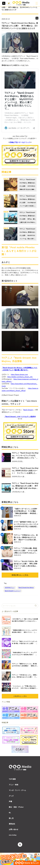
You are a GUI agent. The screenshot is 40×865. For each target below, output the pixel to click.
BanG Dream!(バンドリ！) (13, 591)
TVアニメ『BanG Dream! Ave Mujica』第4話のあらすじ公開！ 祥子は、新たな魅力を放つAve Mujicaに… (25, 486)
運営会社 (12, 824)
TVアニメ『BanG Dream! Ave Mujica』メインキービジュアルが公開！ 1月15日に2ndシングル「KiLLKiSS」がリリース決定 (25, 455)
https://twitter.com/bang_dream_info (20, 377)
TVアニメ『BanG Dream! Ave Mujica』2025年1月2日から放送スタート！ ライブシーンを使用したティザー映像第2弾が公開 (25, 470)
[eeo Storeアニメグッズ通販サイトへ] (29, 740)
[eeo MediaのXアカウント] (3, 3)
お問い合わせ (13, 829)
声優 (10, 801)
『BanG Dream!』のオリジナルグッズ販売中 (20, 416)
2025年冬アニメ (10, 587)
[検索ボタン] (36, 606)
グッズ (11, 796)
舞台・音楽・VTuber (16, 807)
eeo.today (12, 835)
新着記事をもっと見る (20, 575)
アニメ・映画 (13, 785)
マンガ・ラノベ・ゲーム (17, 790)
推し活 (11, 818)
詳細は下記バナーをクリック (20, 142)
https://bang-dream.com (19, 374)
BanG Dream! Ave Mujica (26, 587)
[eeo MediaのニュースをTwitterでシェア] (37, 18)
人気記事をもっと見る (20, 696)
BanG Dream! (28, 410)
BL (10, 812)
